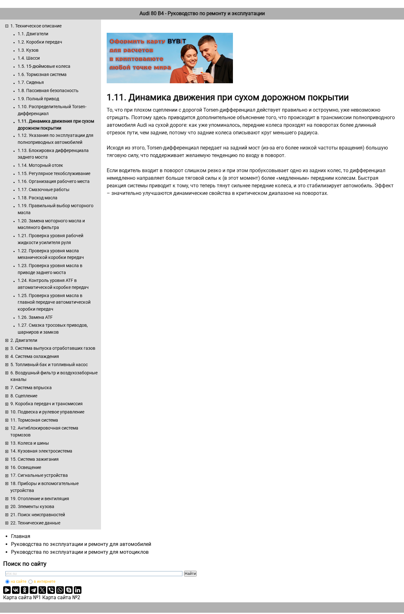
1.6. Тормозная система (42, 74)
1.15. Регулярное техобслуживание (54, 173)
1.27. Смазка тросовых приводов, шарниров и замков (53, 329)
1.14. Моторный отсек (40, 165)
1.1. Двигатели (33, 33)
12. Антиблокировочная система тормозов (44, 431)
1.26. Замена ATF (35, 317)
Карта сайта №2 (61, 597)
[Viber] (51, 590)
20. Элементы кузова (32, 506)
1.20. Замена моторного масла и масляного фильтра (51, 224)
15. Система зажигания (34, 459)
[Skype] (69, 590)
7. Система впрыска (31, 387)
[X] (42, 590)
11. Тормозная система (34, 420)
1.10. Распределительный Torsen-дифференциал (52, 110)
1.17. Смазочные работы (43, 189)
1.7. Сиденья (31, 82)
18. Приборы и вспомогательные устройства (44, 487)
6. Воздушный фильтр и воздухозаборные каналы (54, 376)
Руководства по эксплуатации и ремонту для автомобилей (81, 544)
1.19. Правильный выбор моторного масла (55, 209)
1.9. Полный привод (38, 98)
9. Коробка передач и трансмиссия (46, 403)
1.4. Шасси (29, 58)
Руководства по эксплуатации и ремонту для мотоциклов (80, 552)
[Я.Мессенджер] (7, 590)
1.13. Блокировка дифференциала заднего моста (53, 154)
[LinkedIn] (77, 590)
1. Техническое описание (36, 25)
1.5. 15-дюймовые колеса (44, 66)
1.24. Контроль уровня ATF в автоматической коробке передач (53, 284)
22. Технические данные (35, 522)
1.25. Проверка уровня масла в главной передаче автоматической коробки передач (54, 302)
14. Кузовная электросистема (41, 450)
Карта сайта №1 (22, 597)
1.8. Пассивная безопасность (48, 90)
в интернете (44, 581)
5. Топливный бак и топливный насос (49, 364)
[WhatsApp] (60, 590)
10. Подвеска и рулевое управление (47, 411)
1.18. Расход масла (37, 197)
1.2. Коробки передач (40, 41)
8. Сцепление (23, 395)
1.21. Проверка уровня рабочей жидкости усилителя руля (50, 239)
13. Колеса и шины (29, 443)
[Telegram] (33, 590)
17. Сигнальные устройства (39, 475)
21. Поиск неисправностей (37, 514)
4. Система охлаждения (34, 356)
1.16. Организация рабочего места (54, 181)
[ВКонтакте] (16, 590)
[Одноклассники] (24, 590)
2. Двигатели (23, 340)
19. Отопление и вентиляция (39, 498)
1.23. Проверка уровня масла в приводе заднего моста (50, 269)
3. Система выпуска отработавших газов (52, 348)
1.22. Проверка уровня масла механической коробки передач (51, 254)
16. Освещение (25, 467)
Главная (20, 536)
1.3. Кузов (28, 50)
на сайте (18, 581)
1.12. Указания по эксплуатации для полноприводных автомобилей (55, 139)
